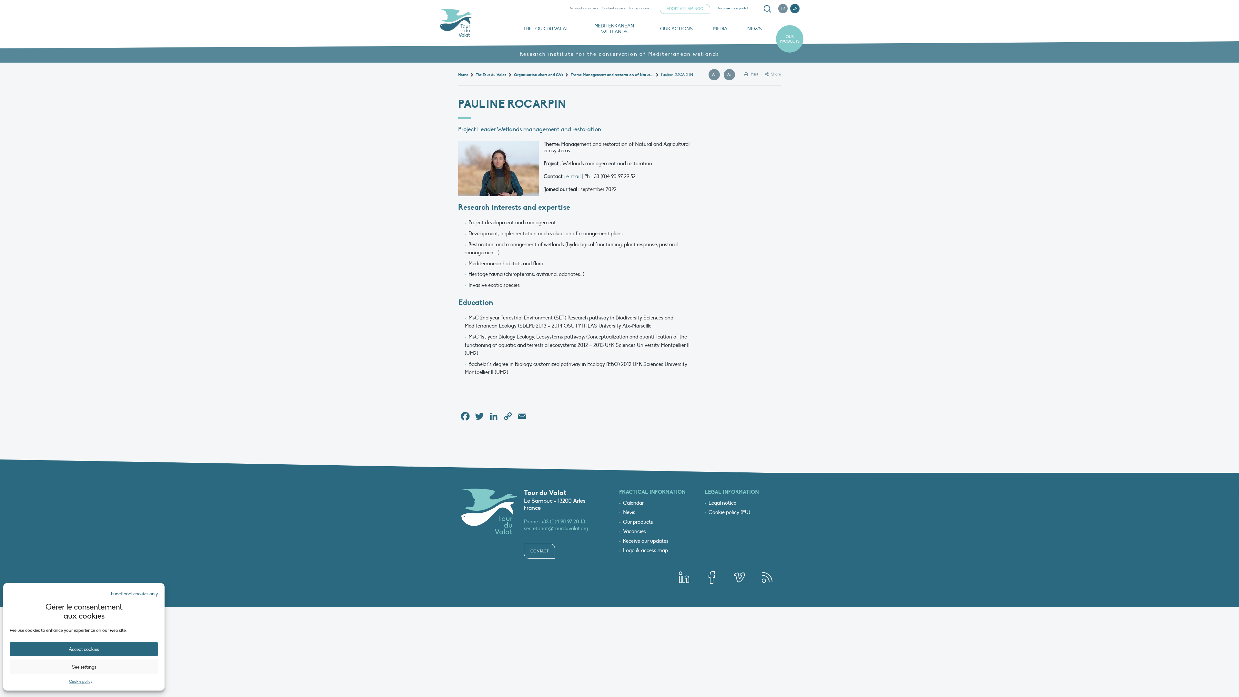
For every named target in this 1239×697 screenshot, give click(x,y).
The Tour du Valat (545, 29)
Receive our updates (646, 541)
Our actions (676, 29)
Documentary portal (732, 8)
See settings (84, 667)
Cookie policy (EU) (729, 513)
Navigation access (584, 8)
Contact (539, 551)
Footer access (639, 8)
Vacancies (634, 532)
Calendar (633, 503)
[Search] (767, 9)
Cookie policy (80, 681)
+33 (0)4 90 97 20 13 (563, 522)
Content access (613, 8)
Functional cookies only (134, 594)
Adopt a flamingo (685, 8)
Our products (790, 39)
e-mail (573, 176)
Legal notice (722, 503)
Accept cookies (84, 649)
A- (716, 74)
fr (783, 8)
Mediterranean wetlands (614, 29)
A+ (731, 74)
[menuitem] (766, 9)
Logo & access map (645, 551)
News (754, 29)
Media (720, 29)
